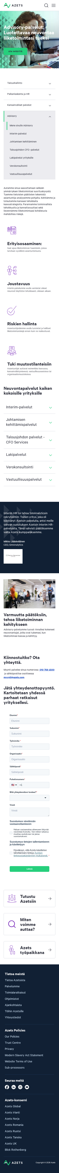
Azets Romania (14, 1125)
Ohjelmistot (12, 999)
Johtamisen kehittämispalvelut (21, 422)
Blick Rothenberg (15, 1149)
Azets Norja (12, 1118)
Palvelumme (12, 986)
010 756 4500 (46, 669)
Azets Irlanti (12, 1112)
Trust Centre (13, 1042)
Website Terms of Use (18, 1061)
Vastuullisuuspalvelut (21, 174)
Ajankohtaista (13, 1005)
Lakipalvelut (16, 455)
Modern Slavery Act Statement (24, 1055)
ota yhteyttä (15, 51)
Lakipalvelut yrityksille (21, 158)
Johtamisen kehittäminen (23, 141)
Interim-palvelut (18, 133)
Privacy (9, 1049)
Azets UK (11, 1143)
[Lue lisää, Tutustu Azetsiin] (50, 898)
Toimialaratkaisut (15, 992)
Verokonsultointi (18, 166)
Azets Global (13, 1106)
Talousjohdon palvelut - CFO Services (25, 440)
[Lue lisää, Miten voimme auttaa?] (50, 924)
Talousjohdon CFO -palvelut (24, 150)
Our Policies (12, 1036)
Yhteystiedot (13, 1017)
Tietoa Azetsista (15, 980)
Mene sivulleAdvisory (21, 125)
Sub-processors (15, 1067)
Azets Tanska (13, 1137)
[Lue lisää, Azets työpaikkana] (50, 950)
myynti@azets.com (14, 677)
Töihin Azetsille (14, 1011)
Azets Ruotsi (13, 1131)
